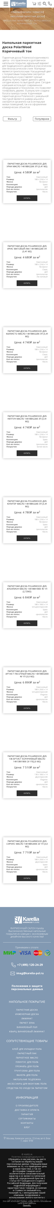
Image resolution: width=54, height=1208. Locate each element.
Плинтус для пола (27, 1062)
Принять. (27, 1205)
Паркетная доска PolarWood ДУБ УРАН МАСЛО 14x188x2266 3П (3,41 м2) (27, 165)
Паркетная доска (11, 57)
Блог (27, 1127)
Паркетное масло (27, 1057)
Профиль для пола (27, 1066)
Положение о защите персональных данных (27, 987)
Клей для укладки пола (27, 1049)
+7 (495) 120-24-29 (30, 965)
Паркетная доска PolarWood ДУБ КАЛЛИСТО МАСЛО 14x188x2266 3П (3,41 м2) (27, 334)
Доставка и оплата (27, 1109)
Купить (27, 198)
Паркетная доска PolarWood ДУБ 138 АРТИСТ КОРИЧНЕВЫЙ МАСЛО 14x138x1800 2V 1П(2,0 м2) (27, 759)
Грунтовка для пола (27, 1070)
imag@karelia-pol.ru (30, 973)
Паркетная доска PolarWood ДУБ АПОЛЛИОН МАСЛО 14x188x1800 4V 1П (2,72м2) (27, 589)
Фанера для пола (27, 1075)
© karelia (27, 1154)
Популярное (42, 118)
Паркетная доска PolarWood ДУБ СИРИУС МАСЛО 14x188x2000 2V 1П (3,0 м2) (27, 844)
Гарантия (27, 1114)
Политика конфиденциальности (27, 1156)
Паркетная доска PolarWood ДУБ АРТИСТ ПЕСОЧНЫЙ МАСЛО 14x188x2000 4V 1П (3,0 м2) (27, 674)
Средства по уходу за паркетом (27, 1088)
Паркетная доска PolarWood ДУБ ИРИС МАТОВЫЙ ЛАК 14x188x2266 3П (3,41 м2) (27, 249)
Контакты (27, 1122)
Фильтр (12, 118)
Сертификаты (27, 1118)
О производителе (27, 1105)
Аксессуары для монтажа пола (27, 1083)
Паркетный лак (26, 1053)
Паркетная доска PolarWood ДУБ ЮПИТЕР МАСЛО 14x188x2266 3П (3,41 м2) (27, 504)
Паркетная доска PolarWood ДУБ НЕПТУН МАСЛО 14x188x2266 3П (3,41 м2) (27, 419)
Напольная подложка (27, 1079)
